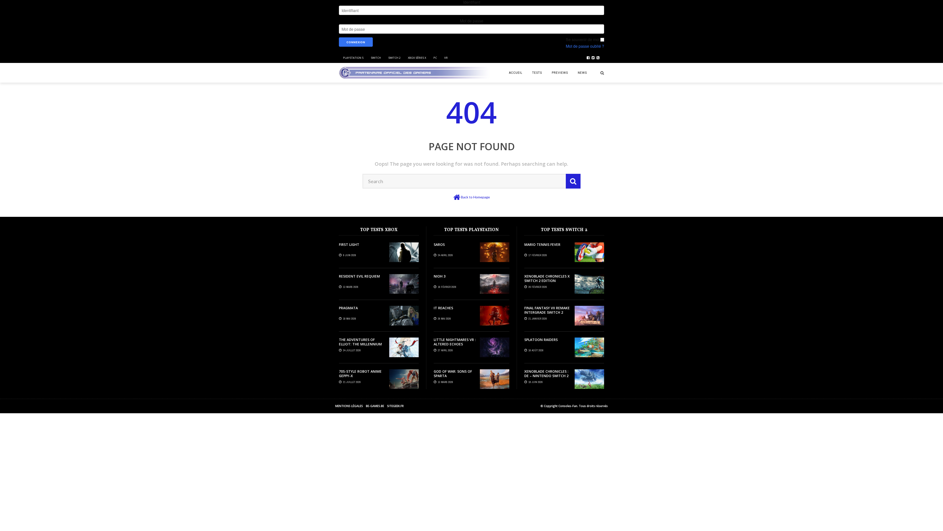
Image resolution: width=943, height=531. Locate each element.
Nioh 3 (439, 276)
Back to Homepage (475, 197)
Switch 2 (394, 57)
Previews (560, 72)
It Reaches (443, 308)
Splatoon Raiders (541, 339)
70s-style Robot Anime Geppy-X (360, 373)
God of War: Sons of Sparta (453, 373)
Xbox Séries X (417, 57)
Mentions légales (349, 406)
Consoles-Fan (567, 406)
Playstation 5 (353, 57)
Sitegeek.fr (395, 406)
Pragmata (348, 308)
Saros (439, 244)
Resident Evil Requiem (359, 276)
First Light (349, 244)
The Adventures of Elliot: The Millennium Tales (360, 344)
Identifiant (471, 2)
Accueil (515, 72)
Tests (537, 72)
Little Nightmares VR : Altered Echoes (455, 341)
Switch (376, 57)
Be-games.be (375, 406)
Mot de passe (471, 21)
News (582, 72)
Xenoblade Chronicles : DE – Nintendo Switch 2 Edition (546, 376)
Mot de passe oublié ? (585, 46)
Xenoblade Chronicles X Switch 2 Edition (547, 278)
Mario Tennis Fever (542, 244)
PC (435, 57)
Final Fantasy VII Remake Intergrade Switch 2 (547, 310)
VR (446, 57)
